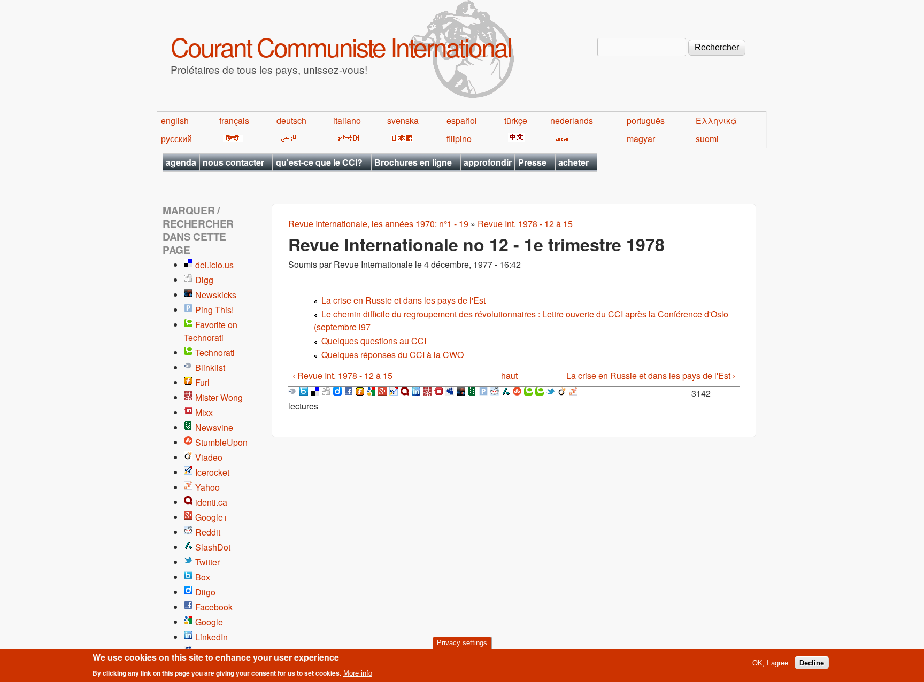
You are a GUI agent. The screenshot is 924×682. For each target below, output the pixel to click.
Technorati (215, 352)
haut (509, 375)
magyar (641, 139)
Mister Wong (219, 397)
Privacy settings (462, 643)
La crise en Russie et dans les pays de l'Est (403, 300)
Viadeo (208, 457)
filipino (459, 139)
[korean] (346, 139)
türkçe (515, 120)
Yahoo (207, 487)
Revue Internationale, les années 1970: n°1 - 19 (378, 224)
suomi (707, 139)
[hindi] (231, 139)
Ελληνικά (716, 120)
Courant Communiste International (341, 46)
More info (357, 673)
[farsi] (286, 139)
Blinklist (210, 367)
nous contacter (233, 162)
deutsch (291, 120)
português (646, 120)
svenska (403, 120)
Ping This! (214, 310)
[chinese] (514, 139)
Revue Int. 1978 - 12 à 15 (525, 224)
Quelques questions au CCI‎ (373, 341)
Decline (811, 662)
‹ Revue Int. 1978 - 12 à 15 (342, 375)
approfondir (488, 162)
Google (209, 622)
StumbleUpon (221, 442)
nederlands (571, 120)
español (461, 120)
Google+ (211, 517)
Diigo (205, 592)
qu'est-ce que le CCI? (319, 162)
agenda (181, 162)
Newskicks (215, 295)
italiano (347, 120)
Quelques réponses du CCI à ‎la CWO (392, 354)
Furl (202, 382)
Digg (204, 280)
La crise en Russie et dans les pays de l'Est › (650, 375)
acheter (573, 162)
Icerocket (212, 472)
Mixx (204, 412)
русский (176, 139)
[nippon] (400, 139)
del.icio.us (214, 265)
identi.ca (211, 502)
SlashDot (212, 547)
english (175, 120)
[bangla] (560, 139)
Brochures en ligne (413, 162)
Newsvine (214, 427)
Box (202, 577)
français (234, 120)
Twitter (207, 562)
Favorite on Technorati (210, 331)
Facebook (214, 607)
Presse (532, 162)
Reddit (207, 532)
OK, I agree (770, 662)
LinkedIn (211, 637)
